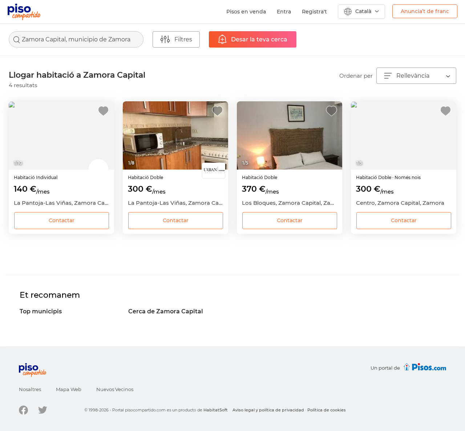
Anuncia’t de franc (425, 11)
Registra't (314, 11)
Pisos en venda (246, 11)
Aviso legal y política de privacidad (268, 409)
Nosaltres (30, 389)
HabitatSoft (215, 409)
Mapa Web (68, 389)
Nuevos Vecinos (114, 389)
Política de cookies (326, 409)
